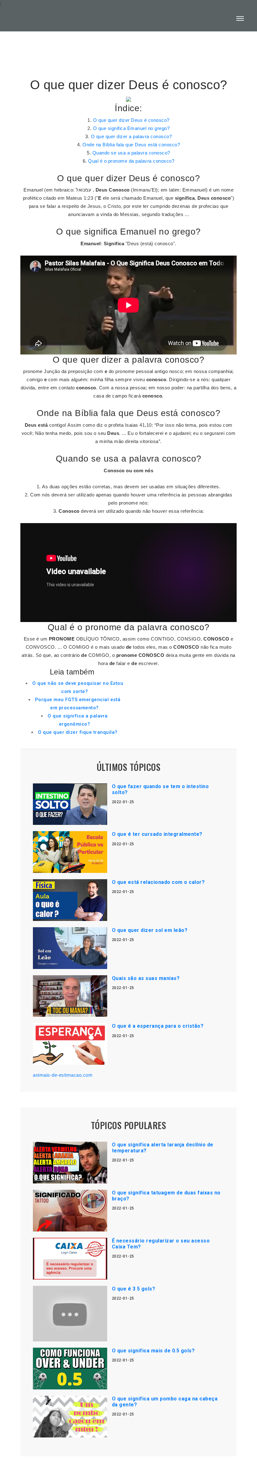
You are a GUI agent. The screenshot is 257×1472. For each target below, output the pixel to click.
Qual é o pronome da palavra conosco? (131, 161)
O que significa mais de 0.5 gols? (153, 1351)
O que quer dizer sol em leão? (150, 930)
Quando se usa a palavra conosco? (131, 152)
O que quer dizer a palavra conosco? (131, 136)
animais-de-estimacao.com (62, 1075)
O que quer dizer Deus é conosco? (131, 120)
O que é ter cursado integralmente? (157, 834)
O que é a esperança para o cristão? (158, 1026)
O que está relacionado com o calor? (158, 882)
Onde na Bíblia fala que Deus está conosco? (131, 144)
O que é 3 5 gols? (133, 1289)
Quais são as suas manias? (146, 978)
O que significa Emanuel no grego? (131, 128)
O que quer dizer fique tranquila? (78, 732)
